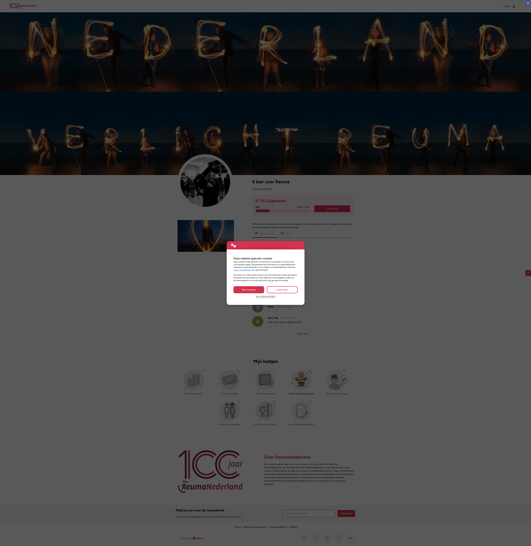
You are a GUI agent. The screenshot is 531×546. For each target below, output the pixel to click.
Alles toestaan (249, 289)
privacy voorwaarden (241, 270)
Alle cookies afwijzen (265, 296)
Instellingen (282, 289)
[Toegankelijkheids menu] (528, 3)
